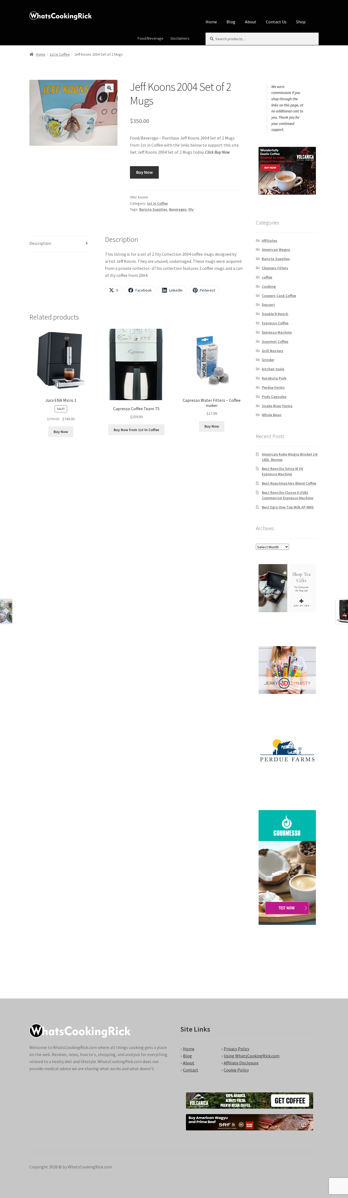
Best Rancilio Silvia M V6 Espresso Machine (282, 471)
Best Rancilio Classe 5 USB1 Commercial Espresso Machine (287, 495)
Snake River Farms (277, 405)
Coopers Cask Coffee (279, 295)
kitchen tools (273, 368)
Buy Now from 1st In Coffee (136, 429)
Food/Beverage (150, 38)
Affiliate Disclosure (241, 1063)
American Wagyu (276, 249)
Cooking (269, 286)
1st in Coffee (59, 54)
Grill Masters (272, 350)
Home (211, 21)
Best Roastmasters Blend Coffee (289, 483)
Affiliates (269, 240)
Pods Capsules (274, 396)
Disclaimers (180, 38)
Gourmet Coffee (275, 341)
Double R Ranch (275, 313)
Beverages (178, 209)
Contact (190, 1070)
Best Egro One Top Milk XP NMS (288, 507)
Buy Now (144, 172)
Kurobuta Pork (274, 378)
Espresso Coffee (275, 323)
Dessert (268, 304)
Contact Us (276, 21)
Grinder (268, 359)
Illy (191, 209)
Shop (301, 21)
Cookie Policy (236, 1070)
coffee (267, 277)
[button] (109, 88)
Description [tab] (40, 243)
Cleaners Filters (275, 267)
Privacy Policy (236, 1048)
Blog (230, 21)
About (250, 21)
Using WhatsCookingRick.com (251, 1055)
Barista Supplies (153, 209)
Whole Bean (271, 414)
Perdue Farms (273, 387)
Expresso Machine (277, 332)
